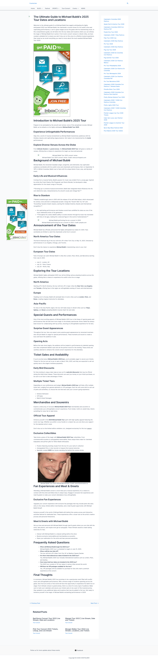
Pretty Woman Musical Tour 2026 (114, 97)
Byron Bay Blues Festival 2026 (113, 128)
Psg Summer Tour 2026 (111, 58)
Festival (47, 8)
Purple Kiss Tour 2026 (111, 32)
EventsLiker (33, 3)
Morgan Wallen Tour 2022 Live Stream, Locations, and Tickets (77, 630)
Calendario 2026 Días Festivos (113, 41)
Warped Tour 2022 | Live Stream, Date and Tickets (80, 619)
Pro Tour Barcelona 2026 (111, 81)
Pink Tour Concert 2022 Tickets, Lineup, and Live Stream (45, 630)
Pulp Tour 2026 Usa (110, 38)
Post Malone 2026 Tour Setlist (113, 131)
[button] (127, 3)
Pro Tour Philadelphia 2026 (112, 65)
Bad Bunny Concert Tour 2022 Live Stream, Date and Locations (46, 619)
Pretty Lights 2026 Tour (111, 105)
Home (33, 8)
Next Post (95, 603)
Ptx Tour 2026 (108, 44)
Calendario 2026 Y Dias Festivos (114, 35)
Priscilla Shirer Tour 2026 (112, 89)
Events (75, 8)
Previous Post (35, 603)
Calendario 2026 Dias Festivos (113, 47)
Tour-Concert (66, 8)
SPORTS (55, 8)
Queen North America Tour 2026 (114, 24)
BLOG (39, 8)
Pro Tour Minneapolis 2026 (112, 73)
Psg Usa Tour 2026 (110, 50)
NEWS (83, 8)
